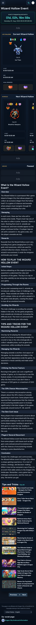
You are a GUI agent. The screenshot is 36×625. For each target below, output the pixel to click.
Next (24, 595)
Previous (13, 595)
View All (22, 485)
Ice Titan (18, 60)
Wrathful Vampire (14, 124)
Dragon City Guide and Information (16, 620)
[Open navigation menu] (3, 3)
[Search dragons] (28, 3)
